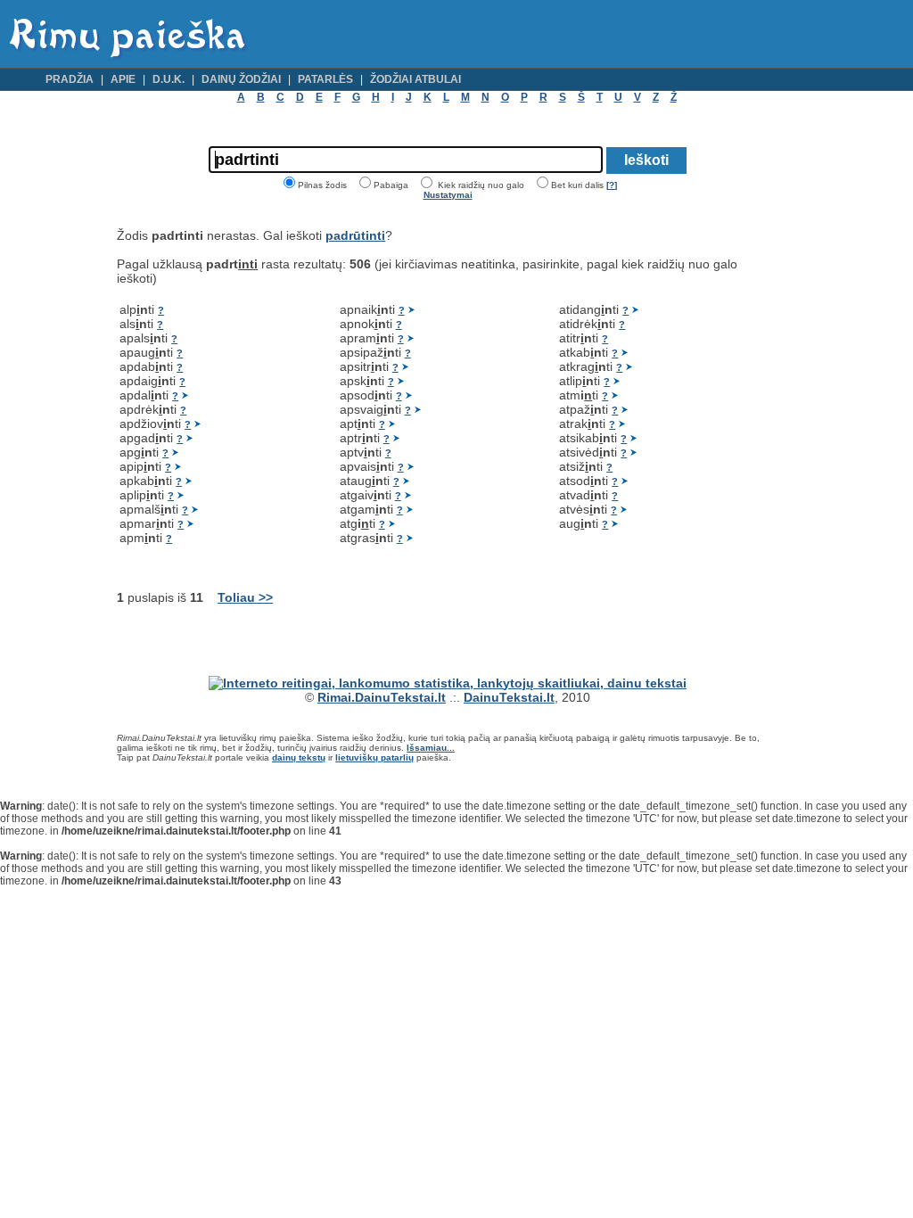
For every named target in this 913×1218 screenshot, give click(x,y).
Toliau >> (245, 597)
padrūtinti (355, 235)
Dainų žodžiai (241, 79)
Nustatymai (448, 195)
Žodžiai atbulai (415, 79)
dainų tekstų (298, 757)
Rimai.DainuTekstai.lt (381, 697)
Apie (123, 79)
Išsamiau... (431, 748)
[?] (611, 185)
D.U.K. (168, 79)
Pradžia (69, 79)
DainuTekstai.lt (509, 697)
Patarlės (325, 79)
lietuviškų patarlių (374, 757)
